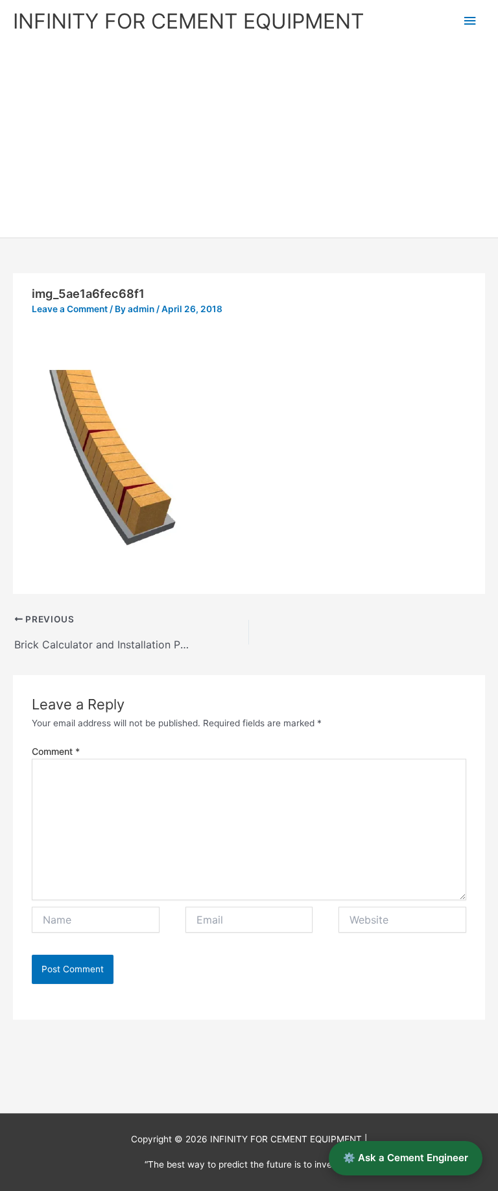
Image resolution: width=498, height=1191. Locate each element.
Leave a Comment (70, 309)
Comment (56, 751)
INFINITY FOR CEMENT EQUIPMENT (188, 21)
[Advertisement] (249, 140)
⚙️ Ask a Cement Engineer (405, 1157)
